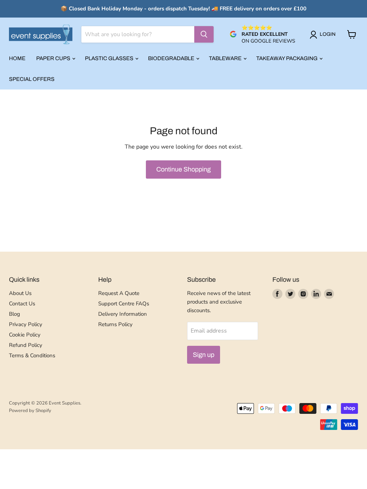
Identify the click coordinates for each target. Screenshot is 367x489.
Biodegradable (171, 58)
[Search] (204, 34)
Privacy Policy (25, 324)
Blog (14, 314)
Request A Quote (118, 293)
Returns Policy (115, 324)
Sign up (203, 354)
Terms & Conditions (32, 355)
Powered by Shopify (30, 410)
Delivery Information (122, 314)
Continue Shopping (183, 169)
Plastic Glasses (109, 58)
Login (327, 34)
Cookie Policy (24, 334)
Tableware (226, 58)
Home (17, 58)
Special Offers (31, 79)
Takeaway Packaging (287, 58)
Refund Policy (25, 345)
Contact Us (22, 303)
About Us (20, 293)
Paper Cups (53, 58)
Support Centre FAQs (123, 303)
